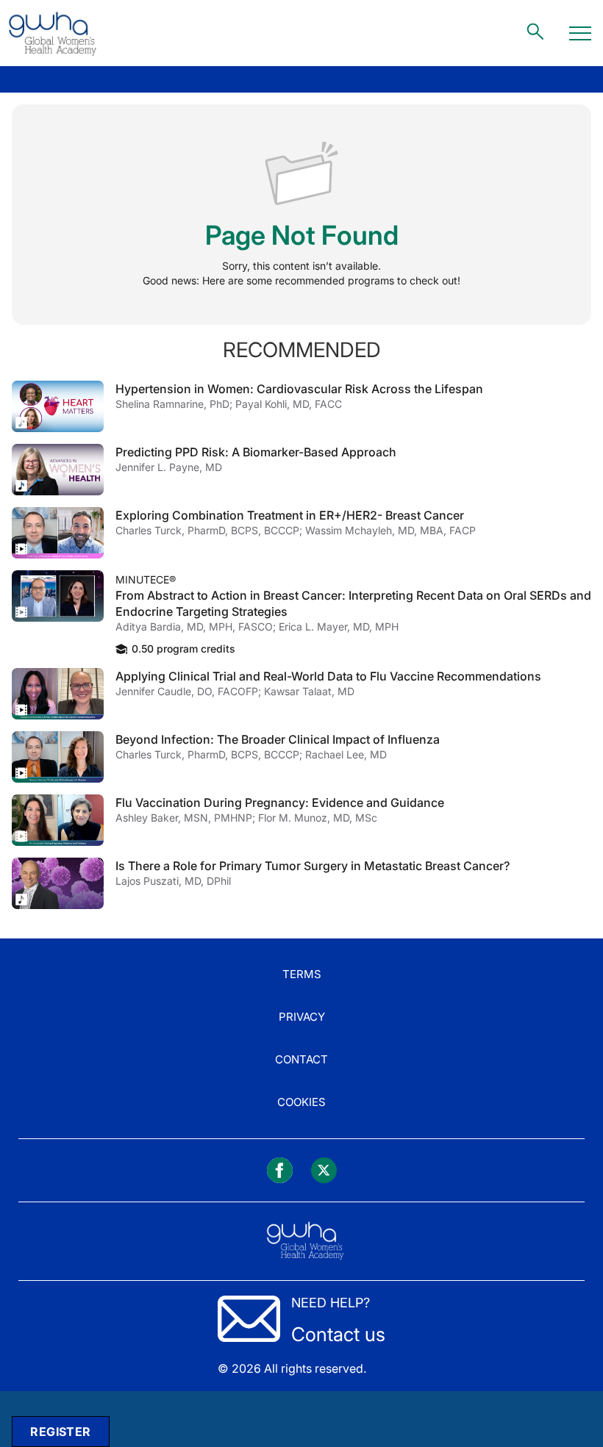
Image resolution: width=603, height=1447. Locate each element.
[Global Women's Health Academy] (52, 33)
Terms (301, 974)
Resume (58, 406)
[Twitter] (324, 1170)
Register (60, 1431)
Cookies (301, 1102)
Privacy (302, 1017)
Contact (301, 1059)
